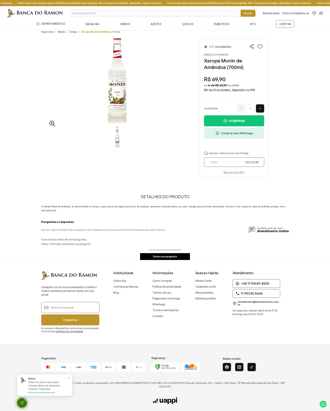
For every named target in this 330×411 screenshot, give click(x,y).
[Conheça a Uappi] (165, 400)
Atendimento (271, 13)
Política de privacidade (166, 286)
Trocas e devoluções (165, 310)
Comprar (237, 121)
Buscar (248, 13)
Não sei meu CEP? (234, 172)
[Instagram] (239, 367)
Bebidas (61, 32)
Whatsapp (159, 304)
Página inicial (47, 32)
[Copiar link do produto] (252, 46)
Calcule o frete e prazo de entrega (228, 153)
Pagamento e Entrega (166, 298)
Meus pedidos (204, 292)
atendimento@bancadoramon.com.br (258, 303)
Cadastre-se (301, 13)
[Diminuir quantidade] (241, 108)
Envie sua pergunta (165, 256)
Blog (116, 292)
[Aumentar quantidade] (260, 108)
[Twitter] (252, 367)
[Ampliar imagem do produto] (52, 123)
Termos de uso (161, 292)
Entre (285, 13)
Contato (157, 316)
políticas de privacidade (69, 331)
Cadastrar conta (205, 286)
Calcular (252, 162)
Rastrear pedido (205, 298)
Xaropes (73, 32)
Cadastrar (70, 320)
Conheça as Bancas (125, 286)
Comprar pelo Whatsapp (237, 133)
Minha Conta (203, 280)
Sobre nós (119, 280)
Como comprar (162, 280)
